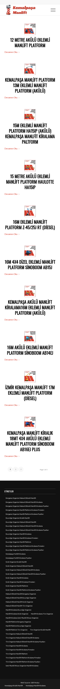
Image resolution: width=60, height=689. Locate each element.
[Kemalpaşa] (24, 10)
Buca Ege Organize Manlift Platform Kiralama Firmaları (25, 546)
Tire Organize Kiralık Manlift (40, 630)
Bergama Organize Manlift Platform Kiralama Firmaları (25, 510)
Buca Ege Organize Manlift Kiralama (18, 534)
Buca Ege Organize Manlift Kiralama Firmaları (22, 538)
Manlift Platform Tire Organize (16, 630)
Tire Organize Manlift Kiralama (17, 646)
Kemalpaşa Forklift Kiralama (16, 554)
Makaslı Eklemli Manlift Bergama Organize (21, 594)
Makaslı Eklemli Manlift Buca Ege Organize (21, 598)
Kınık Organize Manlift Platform (17, 586)
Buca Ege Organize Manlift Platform (18, 542)
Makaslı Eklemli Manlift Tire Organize (19, 606)
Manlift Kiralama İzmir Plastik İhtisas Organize (22, 618)
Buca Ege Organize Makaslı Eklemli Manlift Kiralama (24, 526)
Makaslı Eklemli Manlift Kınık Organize (19, 602)
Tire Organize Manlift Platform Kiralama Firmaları (23, 658)
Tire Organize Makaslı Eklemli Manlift (19, 634)
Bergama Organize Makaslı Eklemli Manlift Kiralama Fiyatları (27, 506)
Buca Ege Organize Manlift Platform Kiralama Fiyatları (25, 550)
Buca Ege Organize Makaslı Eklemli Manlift (21, 522)
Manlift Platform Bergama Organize (18, 622)
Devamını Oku (10, 52)
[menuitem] (52, 10)
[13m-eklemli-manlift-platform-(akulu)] (30, 69)
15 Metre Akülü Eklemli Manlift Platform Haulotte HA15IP (30, 181)
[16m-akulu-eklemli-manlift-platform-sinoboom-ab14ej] (30, 336)
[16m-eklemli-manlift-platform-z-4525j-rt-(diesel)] (30, 211)
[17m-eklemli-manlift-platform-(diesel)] (30, 376)
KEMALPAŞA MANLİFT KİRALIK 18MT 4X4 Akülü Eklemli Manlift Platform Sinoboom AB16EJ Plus (30, 441)
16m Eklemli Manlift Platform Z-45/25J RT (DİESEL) (30, 224)
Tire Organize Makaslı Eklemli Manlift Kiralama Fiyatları (25, 642)
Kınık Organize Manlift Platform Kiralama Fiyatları (23, 590)
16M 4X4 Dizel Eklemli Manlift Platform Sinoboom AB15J (30, 264)
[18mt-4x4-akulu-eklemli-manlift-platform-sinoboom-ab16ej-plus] (30, 422)
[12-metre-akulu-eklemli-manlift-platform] (30, 29)
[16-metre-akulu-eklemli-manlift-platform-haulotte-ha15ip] (30, 291)
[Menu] (52, 10)
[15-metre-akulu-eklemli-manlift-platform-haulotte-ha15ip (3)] (30, 114)
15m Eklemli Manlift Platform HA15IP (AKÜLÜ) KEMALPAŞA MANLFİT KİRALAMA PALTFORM (30, 133)
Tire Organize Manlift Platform (16, 654)
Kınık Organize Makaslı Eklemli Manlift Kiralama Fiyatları (26, 574)
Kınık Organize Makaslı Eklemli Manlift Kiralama (23, 570)
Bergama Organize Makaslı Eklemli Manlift (21, 498)
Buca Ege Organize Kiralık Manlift (18, 518)
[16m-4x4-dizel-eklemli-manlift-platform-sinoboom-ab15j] (30, 251)
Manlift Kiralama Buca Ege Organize (18, 610)
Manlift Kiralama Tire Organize (42, 614)
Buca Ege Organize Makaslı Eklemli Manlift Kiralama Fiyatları (27, 530)
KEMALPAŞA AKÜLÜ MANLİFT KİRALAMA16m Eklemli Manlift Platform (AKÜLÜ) (30, 307)
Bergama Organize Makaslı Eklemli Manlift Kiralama (24, 502)
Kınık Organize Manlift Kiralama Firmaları (20, 582)
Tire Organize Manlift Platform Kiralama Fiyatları (23, 662)
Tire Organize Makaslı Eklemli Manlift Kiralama (22, 638)
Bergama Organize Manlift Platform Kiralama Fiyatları (25, 514)
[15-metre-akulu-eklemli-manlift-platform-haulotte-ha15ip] (30, 165)
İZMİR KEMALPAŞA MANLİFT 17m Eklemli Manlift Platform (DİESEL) (30, 392)
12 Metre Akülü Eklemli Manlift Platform (30, 42)
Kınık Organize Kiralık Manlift (16, 562)
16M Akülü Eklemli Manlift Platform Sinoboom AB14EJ (30, 350)
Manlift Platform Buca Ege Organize (18, 626)
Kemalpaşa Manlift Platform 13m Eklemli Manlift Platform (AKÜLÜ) (30, 85)
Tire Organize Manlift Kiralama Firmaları (20, 650)
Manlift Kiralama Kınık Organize (17, 614)
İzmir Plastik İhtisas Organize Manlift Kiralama (22, 666)
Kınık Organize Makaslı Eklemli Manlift (19, 566)
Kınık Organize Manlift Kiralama (17, 578)
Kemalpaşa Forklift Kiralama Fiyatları (19, 558)
